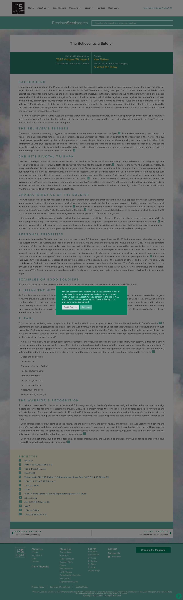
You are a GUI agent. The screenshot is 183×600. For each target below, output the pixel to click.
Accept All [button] (86, 307)
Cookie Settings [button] (70, 307)
